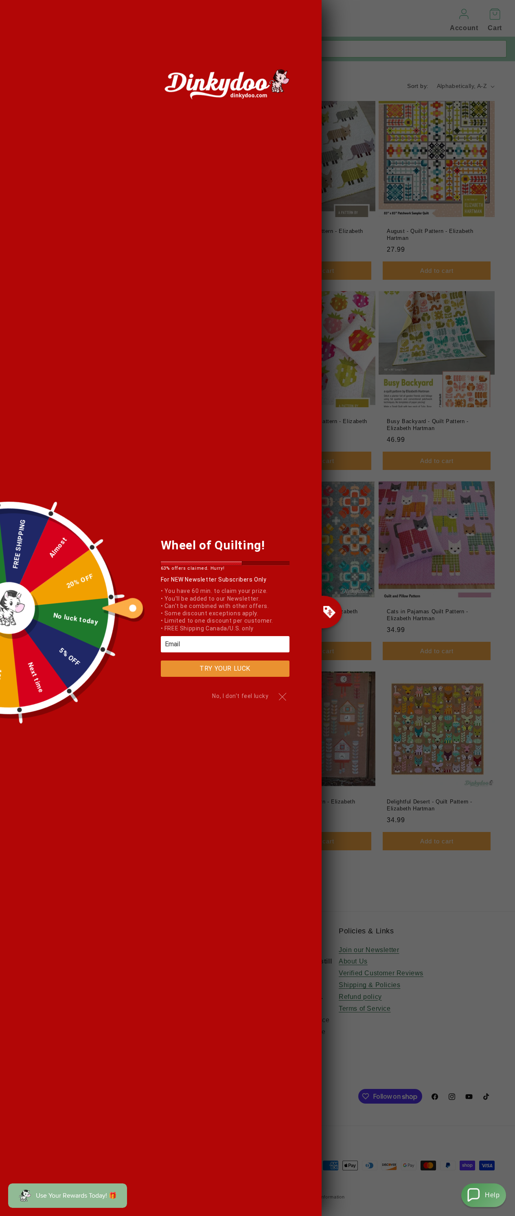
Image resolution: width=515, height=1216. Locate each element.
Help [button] (492, 1195)
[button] (483, 1195)
